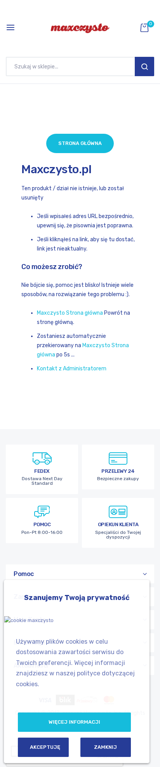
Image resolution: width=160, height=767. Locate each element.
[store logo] (80, 27)
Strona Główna (80, 143)
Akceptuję (45, 747)
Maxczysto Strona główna (70, 313)
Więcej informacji (74, 722)
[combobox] (72, 66)
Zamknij (105, 747)
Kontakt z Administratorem (71, 368)
